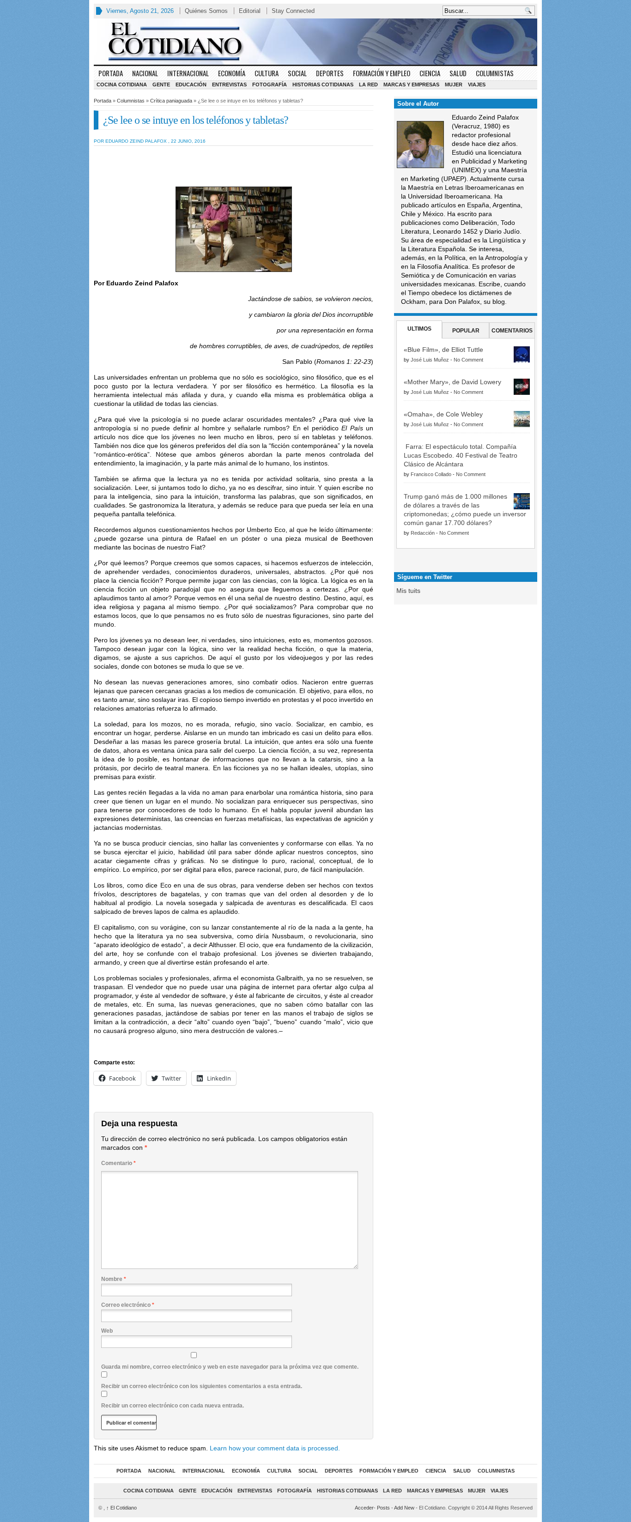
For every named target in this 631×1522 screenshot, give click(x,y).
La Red (368, 84)
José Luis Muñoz (430, 359)
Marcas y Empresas (411, 84)
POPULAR (465, 330)
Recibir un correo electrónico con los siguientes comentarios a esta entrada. (201, 1386)
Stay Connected (293, 10)
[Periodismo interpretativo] (315, 41)
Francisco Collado (431, 474)
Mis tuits (408, 590)
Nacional (145, 73)
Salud (458, 73)
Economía (231, 73)
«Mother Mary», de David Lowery (452, 382)
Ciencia (429, 73)
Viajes (476, 84)
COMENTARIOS (512, 330)
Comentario (118, 1163)
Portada (110, 73)
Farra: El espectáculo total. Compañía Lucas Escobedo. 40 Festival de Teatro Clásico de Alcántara (460, 455)
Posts (383, 1507)
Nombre (113, 1279)
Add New (404, 1507)
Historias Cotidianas (322, 84)
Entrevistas (229, 84)
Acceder (364, 1507)
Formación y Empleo (381, 73)
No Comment (468, 359)
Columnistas (495, 73)
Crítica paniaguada (171, 100)
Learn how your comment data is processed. (275, 1448)
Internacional (188, 73)
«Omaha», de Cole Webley (443, 414)
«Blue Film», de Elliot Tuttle (443, 349)
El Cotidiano (121, 1507)
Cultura (267, 73)
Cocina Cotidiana (122, 84)
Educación (191, 84)
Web (107, 1331)
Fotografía (269, 84)
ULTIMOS (419, 329)
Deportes (330, 73)
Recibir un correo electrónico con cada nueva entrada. (172, 1405)
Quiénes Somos (206, 10)
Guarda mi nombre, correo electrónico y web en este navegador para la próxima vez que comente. (229, 1367)
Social (297, 73)
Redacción (423, 533)
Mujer (453, 84)
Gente (161, 84)
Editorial (250, 10)
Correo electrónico (127, 1305)
